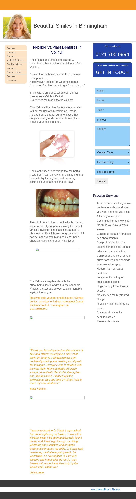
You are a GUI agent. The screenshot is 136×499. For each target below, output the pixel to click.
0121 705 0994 (112, 54)
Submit (101, 181)
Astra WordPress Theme (105, 489)
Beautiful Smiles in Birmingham (70, 26)
